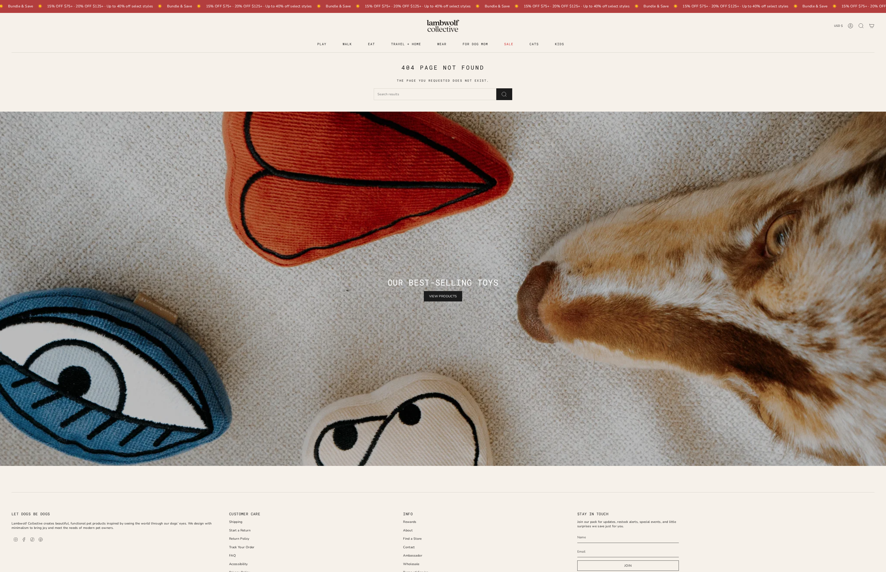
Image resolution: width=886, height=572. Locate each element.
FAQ (232, 555)
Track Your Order (241, 547)
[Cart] (871, 26)
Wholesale (411, 564)
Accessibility (238, 564)
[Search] (504, 94)
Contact (409, 547)
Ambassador (412, 555)
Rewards (409, 522)
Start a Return (240, 530)
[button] (322, 44)
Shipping (235, 522)
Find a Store (412, 538)
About (408, 530)
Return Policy (239, 538)
